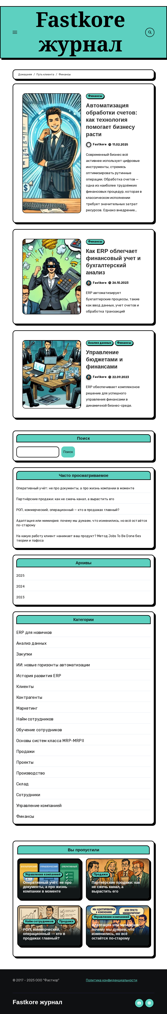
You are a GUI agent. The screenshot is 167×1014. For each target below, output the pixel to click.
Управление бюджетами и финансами (104, 359)
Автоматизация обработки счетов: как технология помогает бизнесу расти (111, 119)
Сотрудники (28, 794)
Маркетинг (26, 708)
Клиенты (25, 686)
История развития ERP (38, 675)
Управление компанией (39, 805)
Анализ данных (99, 343)
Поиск (83, 438)
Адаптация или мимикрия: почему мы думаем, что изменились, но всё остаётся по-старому (116, 931)
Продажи (25, 751)
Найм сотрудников (34, 719)
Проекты (25, 762)
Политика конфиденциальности (111, 980)
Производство (30, 773)
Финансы (95, 96)
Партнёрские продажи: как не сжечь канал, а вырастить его (65, 499)
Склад (22, 783)
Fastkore (100, 144)
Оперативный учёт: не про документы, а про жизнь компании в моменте (75, 488)
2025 (20, 576)
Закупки (24, 654)
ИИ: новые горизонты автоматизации (53, 664)
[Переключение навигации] (15, 32)
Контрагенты (29, 697)
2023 (20, 597)
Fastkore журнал (80, 31)
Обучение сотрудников (39, 729)
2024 (20, 586)
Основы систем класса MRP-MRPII (50, 740)
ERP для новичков (34, 632)
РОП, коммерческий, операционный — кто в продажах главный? (67, 510)
